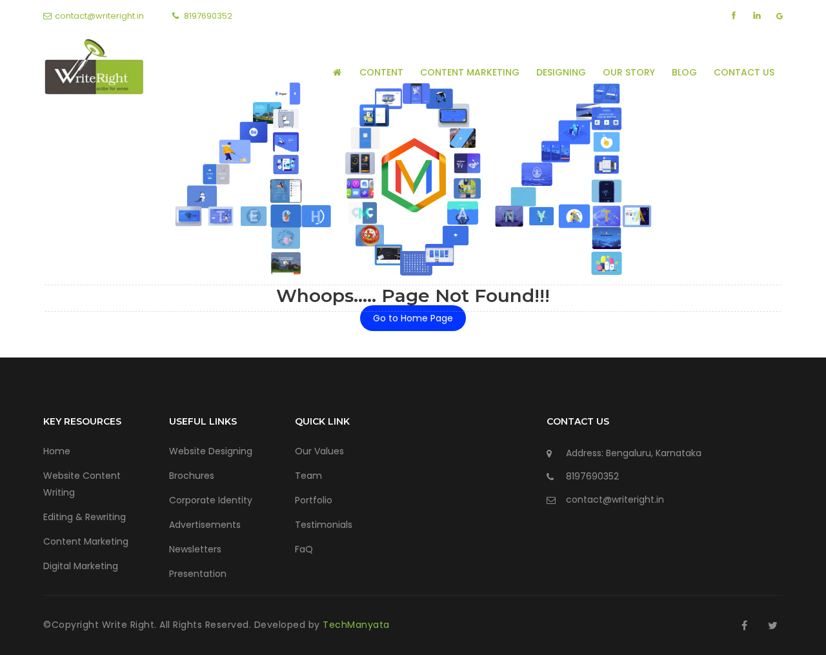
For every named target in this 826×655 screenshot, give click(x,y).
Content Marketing (469, 72)
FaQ (304, 549)
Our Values (319, 451)
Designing (561, 72)
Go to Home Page (413, 318)
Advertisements (205, 524)
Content (381, 72)
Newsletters (195, 549)
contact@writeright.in (99, 16)
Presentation (198, 573)
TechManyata (356, 624)
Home (56, 451)
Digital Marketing (80, 565)
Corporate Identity (210, 500)
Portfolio (313, 500)
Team (308, 475)
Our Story (629, 72)
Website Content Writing (82, 484)
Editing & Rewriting (84, 516)
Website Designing (210, 451)
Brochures (191, 475)
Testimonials (323, 524)
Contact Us (744, 72)
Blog (684, 72)
